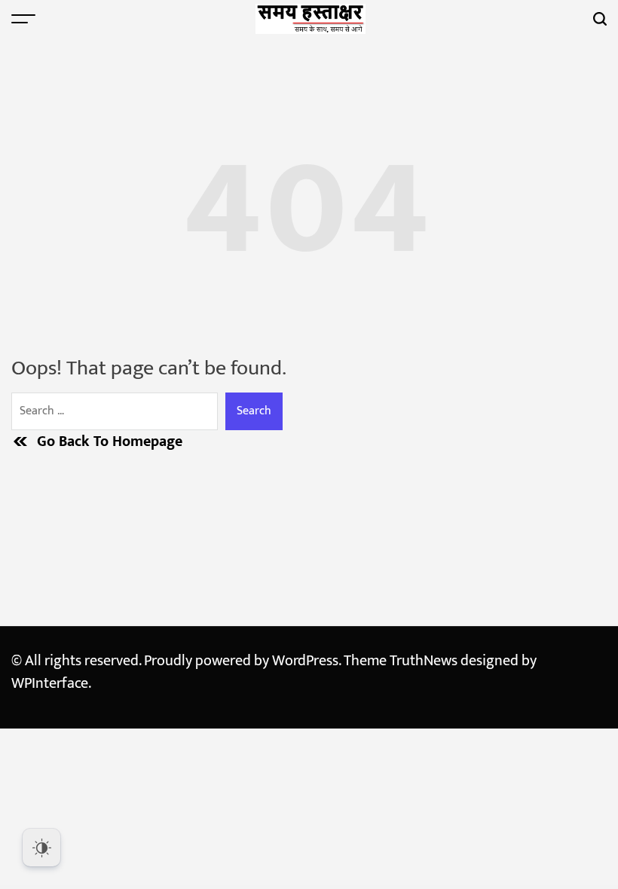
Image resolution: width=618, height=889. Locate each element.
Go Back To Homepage (109, 441)
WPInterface (49, 683)
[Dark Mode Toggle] (41, 847)
